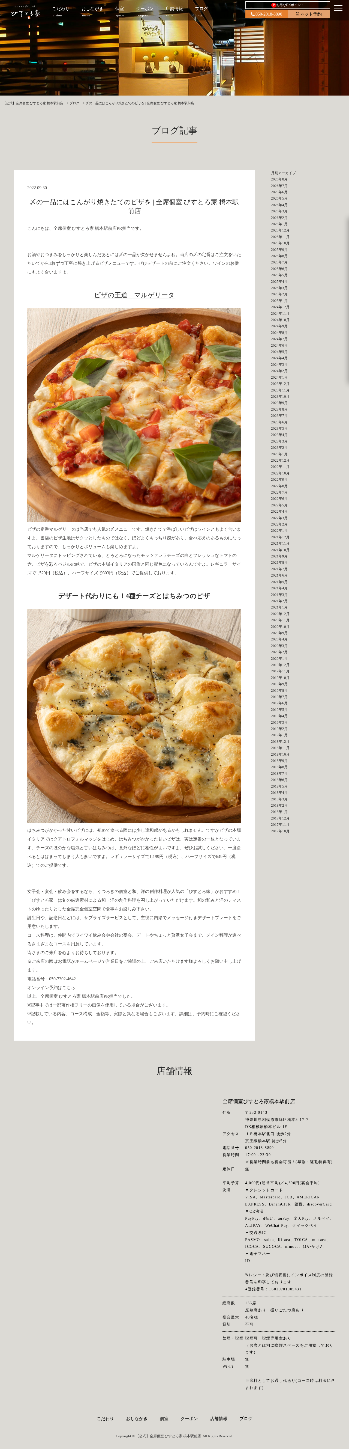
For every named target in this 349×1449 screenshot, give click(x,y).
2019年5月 (279, 710)
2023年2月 (279, 448)
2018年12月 (280, 742)
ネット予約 (311, 14)
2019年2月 (279, 729)
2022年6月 (279, 499)
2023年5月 (279, 428)
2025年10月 (280, 243)
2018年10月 (280, 754)
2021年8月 (279, 562)
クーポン (189, 1418)
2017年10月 (280, 831)
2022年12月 (280, 460)
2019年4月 (279, 716)
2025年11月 (280, 237)
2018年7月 (279, 773)
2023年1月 (279, 454)
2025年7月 (279, 262)
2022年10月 (280, 473)
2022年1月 (279, 530)
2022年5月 (279, 505)
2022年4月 (279, 511)
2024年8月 (279, 333)
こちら (68, 987)
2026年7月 (279, 186)
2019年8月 (279, 690)
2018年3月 (279, 799)
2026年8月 (279, 179)
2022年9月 (279, 479)
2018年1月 (279, 812)
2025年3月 (279, 288)
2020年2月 (279, 652)
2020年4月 (279, 639)
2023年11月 (280, 390)
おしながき (137, 1418)
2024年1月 (279, 377)
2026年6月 (279, 192)
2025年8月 (279, 256)
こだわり (105, 1418)
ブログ (245, 1418)
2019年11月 (280, 671)
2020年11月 (280, 620)
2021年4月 (279, 588)
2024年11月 (280, 313)
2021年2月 (279, 601)
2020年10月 (280, 627)
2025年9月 (279, 250)
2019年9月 (279, 684)
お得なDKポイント (288, 5)
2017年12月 (280, 818)
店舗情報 (218, 1418)
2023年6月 (279, 422)
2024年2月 (279, 371)
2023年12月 (280, 384)
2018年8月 (279, 767)
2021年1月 (279, 607)
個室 (164, 1418)
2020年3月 (279, 646)
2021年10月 (280, 550)
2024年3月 (279, 365)
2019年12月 (280, 665)
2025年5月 (279, 275)
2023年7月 (279, 416)
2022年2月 (279, 524)
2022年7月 (279, 492)
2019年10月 (280, 678)
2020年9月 (279, 633)
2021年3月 (279, 595)
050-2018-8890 (268, 14)
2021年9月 (279, 556)
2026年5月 (279, 198)
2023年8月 (279, 409)
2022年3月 (279, 518)
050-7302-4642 (62, 978)
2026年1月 (279, 224)
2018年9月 (279, 761)
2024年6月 (279, 345)
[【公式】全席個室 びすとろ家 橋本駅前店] (25, 12)
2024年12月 (280, 307)
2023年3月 (279, 441)
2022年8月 (279, 486)
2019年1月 (279, 735)
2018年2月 (279, 805)
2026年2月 (279, 218)
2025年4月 (279, 282)
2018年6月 (279, 780)
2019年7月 (279, 697)
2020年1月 (279, 659)
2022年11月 (280, 467)
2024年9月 (279, 326)
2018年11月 (280, 748)
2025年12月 (280, 230)
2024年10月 (280, 320)
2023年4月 (279, 435)
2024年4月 (279, 358)
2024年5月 (279, 352)
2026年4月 (279, 205)
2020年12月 (280, 614)
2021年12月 (280, 537)
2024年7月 (279, 339)
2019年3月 (279, 722)
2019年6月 (279, 703)
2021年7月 (279, 569)
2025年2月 (279, 294)
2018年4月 (279, 793)
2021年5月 (279, 582)
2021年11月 (280, 543)
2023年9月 (279, 403)
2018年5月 (279, 786)
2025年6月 (279, 269)
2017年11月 (280, 825)
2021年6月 (279, 575)
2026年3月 (279, 211)
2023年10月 (280, 396)
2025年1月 (279, 301)
